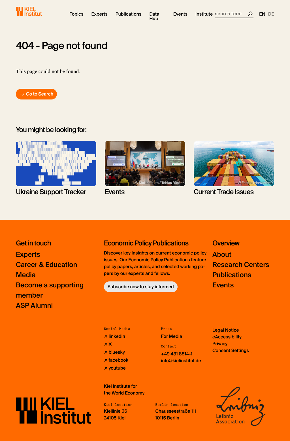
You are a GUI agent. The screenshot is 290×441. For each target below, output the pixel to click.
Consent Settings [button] (230, 350)
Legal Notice (225, 330)
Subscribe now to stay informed (141, 287)
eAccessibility (227, 337)
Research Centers (240, 264)
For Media (171, 336)
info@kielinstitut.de (181, 361)
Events (223, 285)
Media (26, 275)
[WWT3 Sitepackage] (37, 11)
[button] (76, 14)
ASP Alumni (34, 305)
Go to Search (39, 94)
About (221, 254)
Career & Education (46, 264)
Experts (28, 254)
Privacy (219, 344)
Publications (231, 275)
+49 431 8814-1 (176, 354)
